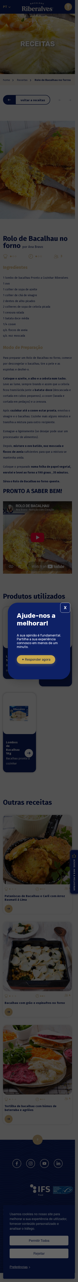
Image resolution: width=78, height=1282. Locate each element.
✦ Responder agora (36, 659)
